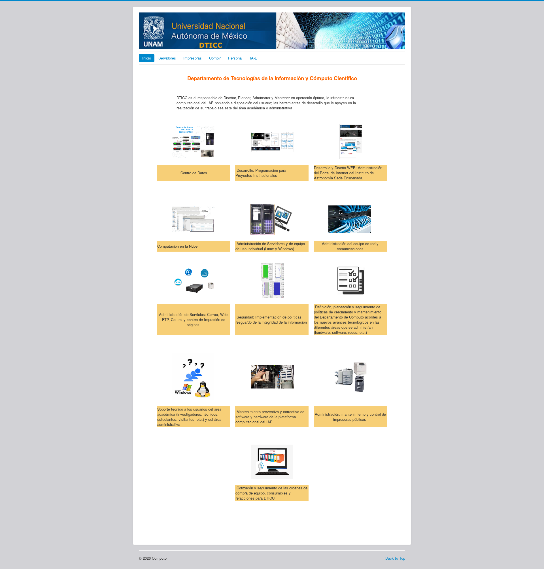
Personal (235, 58)
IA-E (253, 58)
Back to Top (395, 558)
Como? (215, 58)
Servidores (167, 58)
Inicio (146, 58)
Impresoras (192, 58)
